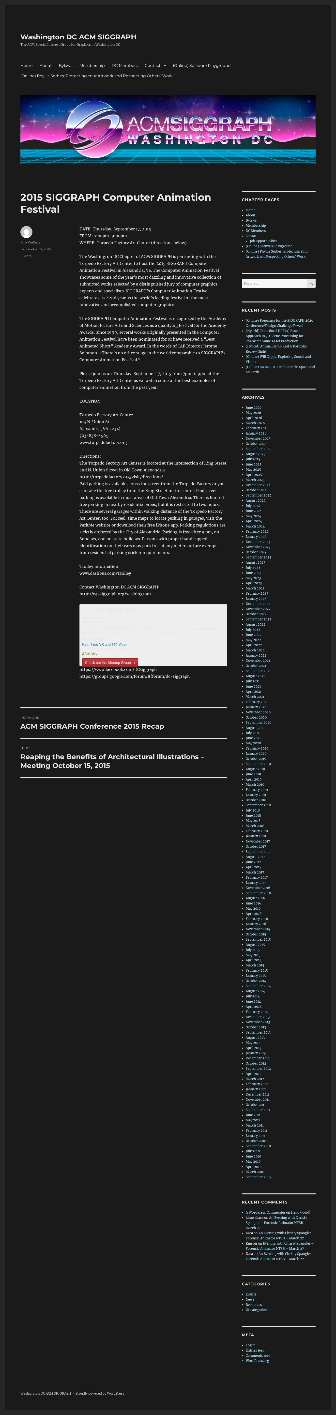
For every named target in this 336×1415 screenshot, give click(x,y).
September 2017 (258, 852)
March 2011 (255, 1125)
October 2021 (256, 666)
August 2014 (255, 991)
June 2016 (253, 903)
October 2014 (256, 981)
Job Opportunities (263, 241)
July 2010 (253, 1151)
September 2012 (258, 1069)
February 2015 (257, 970)
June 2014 (253, 1001)
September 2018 (258, 805)
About (46, 65)
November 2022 (258, 609)
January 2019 (256, 795)
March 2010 (255, 1172)
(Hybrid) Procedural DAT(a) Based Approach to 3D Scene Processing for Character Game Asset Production (275, 336)
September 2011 (258, 1110)
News (250, 1299)
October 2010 (256, 1141)
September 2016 (258, 893)
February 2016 (257, 919)
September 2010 (258, 1146)
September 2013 (258, 1032)
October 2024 (256, 490)
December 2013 (258, 1017)
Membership (92, 65)
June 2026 (254, 408)
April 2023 (254, 583)
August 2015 (255, 945)
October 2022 (256, 614)
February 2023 (257, 593)
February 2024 (257, 531)
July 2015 (253, 950)
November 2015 (258, 929)
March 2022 (255, 650)
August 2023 (255, 562)
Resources (254, 1305)
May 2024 (253, 516)
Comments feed (258, 1356)
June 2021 (253, 686)
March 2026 (255, 423)
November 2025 (258, 439)
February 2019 (257, 790)
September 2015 (258, 939)
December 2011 (257, 1094)
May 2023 (253, 578)
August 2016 (255, 898)
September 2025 (258, 449)
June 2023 (253, 573)
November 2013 (258, 1022)
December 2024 (258, 485)
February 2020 (257, 748)
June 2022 (253, 635)
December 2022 (258, 604)
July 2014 (253, 996)
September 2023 (258, 557)
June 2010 (253, 1156)
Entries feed (255, 1350)
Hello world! (300, 1212)
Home (26, 65)
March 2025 (255, 480)
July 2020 (253, 733)
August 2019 (255, 769)
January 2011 (255, 1136)
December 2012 (258, 1058)
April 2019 (254, 779)
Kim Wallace (30, 242)
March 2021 (255, 697)
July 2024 (253, 506)
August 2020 (255, 728)
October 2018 (256, 800)
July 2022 (253, 630)
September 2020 (258, 723)
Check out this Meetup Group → (110, 662)
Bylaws (66, 65)
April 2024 (254, 521)
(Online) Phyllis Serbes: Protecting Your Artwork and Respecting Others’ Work (96, 76)
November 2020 (258, 712)
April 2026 (254, 418)
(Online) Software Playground (202, 65)
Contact (153, 65)
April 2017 (253, 867)
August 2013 (255, 1038)
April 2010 (253, 1167)
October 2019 (256, 759)
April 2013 (253, 1048)
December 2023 (258, 542)
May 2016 (253, 908)
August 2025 (255, 454)
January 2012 (256, 1089)
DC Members (125, 65)
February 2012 (257, 1084)
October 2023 (256, 552)
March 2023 (255, 588)
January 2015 (256, 976)
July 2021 (253, 681)
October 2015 (256, 934)
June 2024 (253, 511)
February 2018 (257, 831)
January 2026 (256, 433)
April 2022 (254, 645)
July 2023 (253, 568)
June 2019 (253, 774)
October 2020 (256, 717)
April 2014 (253, 1007)
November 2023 (258, 547)
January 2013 (256, 1053)
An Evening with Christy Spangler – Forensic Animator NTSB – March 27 (276, 1223)
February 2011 (256, 1131)
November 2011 (258, 1100)
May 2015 (253, 955)
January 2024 (256, 537)
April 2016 (254, 914)
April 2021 (253, 692)
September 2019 (258, 764)
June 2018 (253, 815)
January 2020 (256, 754)
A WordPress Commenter (265, 1212)
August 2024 (255, 500)
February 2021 (257, 702)
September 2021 (258, 671)
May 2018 (253, 821)
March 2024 (255, 526)
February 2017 (257, 877)
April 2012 (253, 1074)
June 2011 (253, 1115)
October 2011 (256, 1105)
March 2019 (255, 785)
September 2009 (259, 1177)
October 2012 (256, 1063)
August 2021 (255, 676)
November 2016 (258, 888)
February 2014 (257, 1012)
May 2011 (253, 1120)
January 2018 (256, 836)
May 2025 (253, 469)
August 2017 (255, 857)
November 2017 (258, 841)
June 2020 (253, 738)
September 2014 (258, 986)
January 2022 (256, 655)
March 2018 (255, 826)
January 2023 (256, 599)
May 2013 (253, 1043)
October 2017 (256, 846)
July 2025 (253, 459)
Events (25, 256)
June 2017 (253, 862)
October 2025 (256, 444)
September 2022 (258, 619)
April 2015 (253, 960)
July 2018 (253, 810)
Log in (251, 1345)
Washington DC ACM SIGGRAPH (78, 37)
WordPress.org (257, 1361)
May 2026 (253, 413)
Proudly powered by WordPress (100, 1393)
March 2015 (255, 965)
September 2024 (258, 495)
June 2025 (253, 464)
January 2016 (256, 924)
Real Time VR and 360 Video (104, 644)
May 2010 (253, 1161)
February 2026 (257, 428)
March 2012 (255, 1079)
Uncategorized (257, 1310)
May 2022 (253, 640)
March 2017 (255, 872)
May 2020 (253, 743)
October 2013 (256, 1027)
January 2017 (256, 883)
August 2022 (255, 624)
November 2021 (258, 661)
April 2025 (254, 475)
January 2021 (256, 707)
